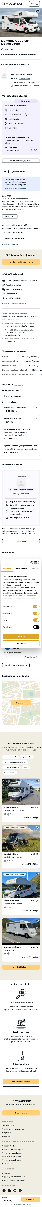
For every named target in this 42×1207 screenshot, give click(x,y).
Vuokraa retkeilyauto (11, 1160)
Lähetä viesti (21, 541)
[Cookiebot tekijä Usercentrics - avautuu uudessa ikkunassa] (29, 562)
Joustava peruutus (11, 767)
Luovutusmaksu (10, 361)
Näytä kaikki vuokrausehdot (14, 303)
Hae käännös (32, 657)
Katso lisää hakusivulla (21, 967)
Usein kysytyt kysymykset (13, 1180)
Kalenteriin (30, 1199)
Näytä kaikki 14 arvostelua (16, 665)
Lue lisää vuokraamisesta (21, 1089)
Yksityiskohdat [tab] (21, 568)
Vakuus (6, 356)
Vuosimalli (6, 228)
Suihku (26, 767)
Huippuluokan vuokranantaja (15, 762)
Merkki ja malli (8, 225)
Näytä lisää (10, 216)
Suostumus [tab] (7, 568)
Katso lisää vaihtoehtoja (23, 262)
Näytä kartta (21, 703)
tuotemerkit (7, 1163)
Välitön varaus (9, 772)
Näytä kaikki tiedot (10, 244)
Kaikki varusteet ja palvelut (21, 161)
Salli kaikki (21, 637)
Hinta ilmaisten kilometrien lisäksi (18, 374)
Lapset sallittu (27, 757)
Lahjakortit (7, 1132)
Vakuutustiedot (9, 1146)
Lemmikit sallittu (10, 757)
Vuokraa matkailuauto (12, 1153)
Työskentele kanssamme (13, 1129)
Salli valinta (21, 643)
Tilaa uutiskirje (21, 1113)
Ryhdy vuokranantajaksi (12, 1149)
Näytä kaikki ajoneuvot (21, 1081)
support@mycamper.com (13, 1177)
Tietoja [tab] (35, 568)
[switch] (36, 613)
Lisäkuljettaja (9, 365)
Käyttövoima (25, 228)
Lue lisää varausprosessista (21, 1204)
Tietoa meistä (8, 1125)
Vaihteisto (6, 232)
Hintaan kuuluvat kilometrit (15, 370)
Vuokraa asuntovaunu (11, 1156)
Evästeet (6, 1136)
